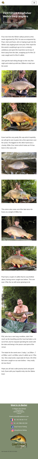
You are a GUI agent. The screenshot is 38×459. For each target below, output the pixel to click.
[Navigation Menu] (34, 2)
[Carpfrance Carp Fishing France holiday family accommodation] (3, 2)
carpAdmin (8, 22)
